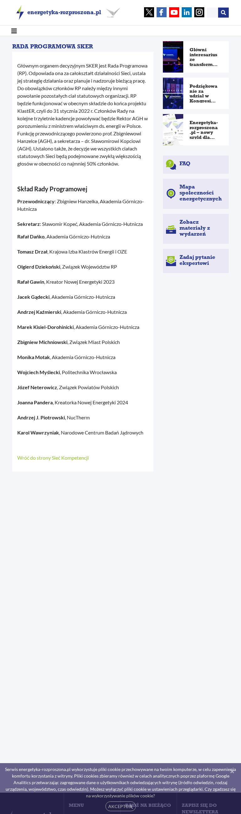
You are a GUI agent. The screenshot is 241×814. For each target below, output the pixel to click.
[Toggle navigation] (14, 30)
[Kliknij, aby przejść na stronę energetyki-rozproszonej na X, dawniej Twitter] (149, 12)
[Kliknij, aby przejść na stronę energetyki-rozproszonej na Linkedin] (187, 12)
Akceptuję (120, 806)
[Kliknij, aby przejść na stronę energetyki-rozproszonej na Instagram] (199, 12)
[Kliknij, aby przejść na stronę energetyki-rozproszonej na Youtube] (174, 12)
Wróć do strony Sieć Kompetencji (53, 458)
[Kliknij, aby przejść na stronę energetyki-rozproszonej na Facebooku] (162, 12)
